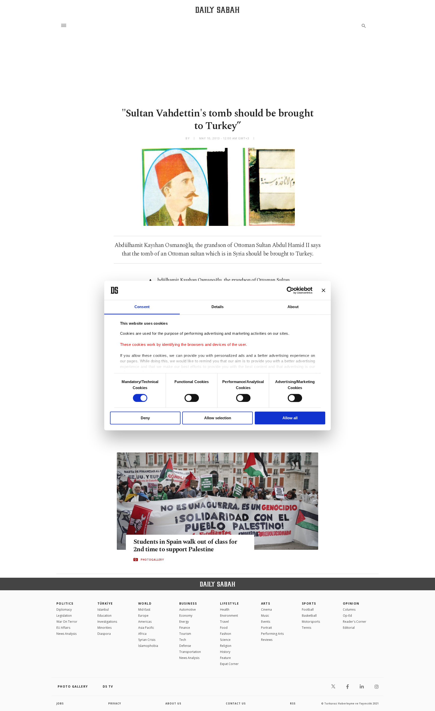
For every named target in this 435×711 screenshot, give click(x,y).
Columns (349, 609)
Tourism (185, 634)
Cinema (266, 609)
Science (225, 640)
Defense (185, 646)
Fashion (225, 634)
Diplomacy (64, 609)
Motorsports (311, 621)
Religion (225, 646)
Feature (225, 658)
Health (224, 609)
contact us (236, 703)
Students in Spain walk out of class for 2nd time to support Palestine (185, 545)
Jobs (60, 703)
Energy (184, 621)
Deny (145, 418)
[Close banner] (323, 290)
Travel (224, 621)
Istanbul (103, 609)
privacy (114, 703)
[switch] (192, 398)
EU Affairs (63, 627)
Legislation (64, 615)
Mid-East (144, 609)
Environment (229, 615)
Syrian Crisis (146, 640)
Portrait (266, 627)
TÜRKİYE (105, 603)
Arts (265, 603)
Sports (309, 603)
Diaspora (104, 634)
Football (308, 609)
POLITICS (65, 603)
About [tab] (293, 307)
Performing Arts (272, 634)
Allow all (290, 418)
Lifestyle (229, 603)
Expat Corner (229, 664)
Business (188, 603)
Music (265, 615)
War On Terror (66, 621)
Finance (184, 627)
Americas (145, 621)
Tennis (306, 627)
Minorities (104, 627)
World (145, 603)
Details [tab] (217, 307)
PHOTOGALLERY (152, 559)
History (225, 652)
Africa (142, 634)
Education (104, 615)
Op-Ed (347, 615)
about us (173, 703)
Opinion (351, 603)
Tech (182, 640)
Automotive (187, 609)
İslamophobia (148, 646)
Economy (185, 615)
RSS (293, 703)
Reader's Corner (354, 621)
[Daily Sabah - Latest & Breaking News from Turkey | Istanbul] (217, 10)
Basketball (309, 615)
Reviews (266, 640)
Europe (143, 615)
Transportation (190, 652)
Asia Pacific (146, 627)
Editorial (349, 627)
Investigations (107, 621)
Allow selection (217, 418)
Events (265, 621)
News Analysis (66, 634)
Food (224, 627)
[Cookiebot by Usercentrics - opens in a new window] (290, 290)
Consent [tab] (142, 307)
